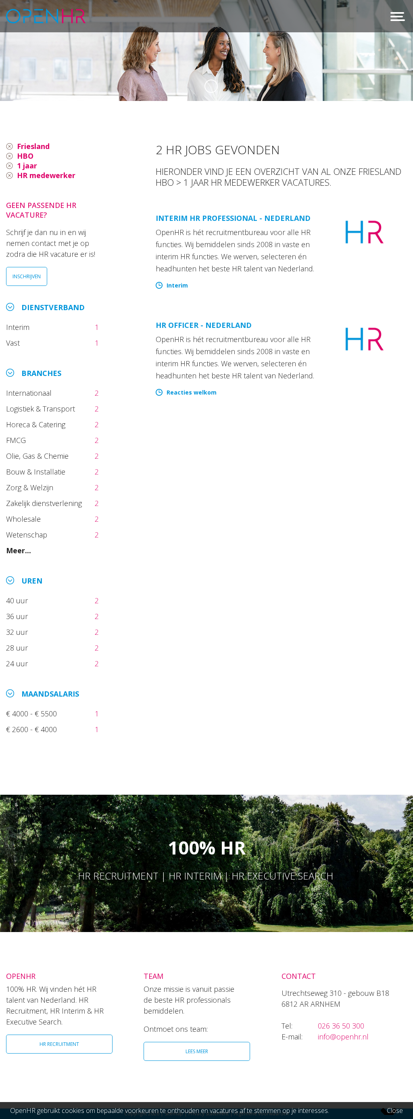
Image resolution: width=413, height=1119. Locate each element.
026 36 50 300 (341, 1026)
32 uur (19, 632)
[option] (206, 50)
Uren (31, 581)
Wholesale (24, 519)
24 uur (19, 663)
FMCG (17, 440)
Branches (41, 373)
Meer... (18, 550)
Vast (14, 343)
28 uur (18, 648)
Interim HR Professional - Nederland (233, 218)
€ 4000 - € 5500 (32, 713)
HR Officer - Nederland (204, 325)
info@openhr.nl (343, 1036)
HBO (25, 156)
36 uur (19, 616)
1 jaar (27, 165)
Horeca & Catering (36, 424)
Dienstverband (53, 307)
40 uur (18, 600)
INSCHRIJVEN (27, 276)
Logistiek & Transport (41, 409)
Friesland (33, 146)
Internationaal (30, 393)
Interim (19, 327)
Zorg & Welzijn (30, 487)
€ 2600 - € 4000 (32, 729)
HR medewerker (46, 175)
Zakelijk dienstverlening (45, 503)
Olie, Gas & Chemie (38, 456)
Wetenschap (28, 535)
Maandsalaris (50, 694)
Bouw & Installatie (36, 472)
